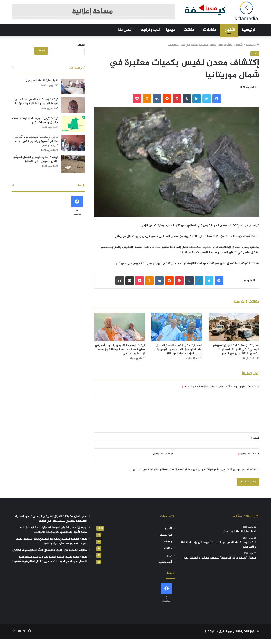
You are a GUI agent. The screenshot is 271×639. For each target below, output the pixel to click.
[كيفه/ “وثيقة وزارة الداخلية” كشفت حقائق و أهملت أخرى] (73, 124)
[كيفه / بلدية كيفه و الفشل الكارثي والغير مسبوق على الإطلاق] (73, 164)
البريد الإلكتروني (248, 453)
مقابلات (210, 30)
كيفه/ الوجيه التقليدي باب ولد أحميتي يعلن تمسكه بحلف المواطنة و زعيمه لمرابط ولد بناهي (120, 349)
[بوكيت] (137, 98)
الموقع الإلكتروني (163, 453)
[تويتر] (206, 98)
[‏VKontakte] (157, 98)
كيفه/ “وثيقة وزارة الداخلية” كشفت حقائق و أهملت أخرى (35, 120)
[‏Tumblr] (187, 98)
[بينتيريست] (177, 98)
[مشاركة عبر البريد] (129, 280)
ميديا (170, 30)
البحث (81, 45)
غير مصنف (166, 535)
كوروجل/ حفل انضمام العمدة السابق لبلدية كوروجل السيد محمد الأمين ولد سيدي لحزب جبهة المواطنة (178, 349)
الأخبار (230, 30)
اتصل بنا (125, 30)
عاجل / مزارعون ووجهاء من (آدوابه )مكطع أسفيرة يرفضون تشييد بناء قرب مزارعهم (36, 141)
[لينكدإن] (196, 98)
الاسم (255, 438)
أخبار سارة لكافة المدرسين (41, 80)
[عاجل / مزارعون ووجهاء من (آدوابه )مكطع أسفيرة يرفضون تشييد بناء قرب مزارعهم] (73, 143)
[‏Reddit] (167, 98)
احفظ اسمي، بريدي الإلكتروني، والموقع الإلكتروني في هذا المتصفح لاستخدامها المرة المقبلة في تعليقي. (194, 469)
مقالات (189, 30)
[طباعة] (119, 280)
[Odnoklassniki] (147, 98)
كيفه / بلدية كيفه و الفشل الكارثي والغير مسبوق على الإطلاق (35, 159)
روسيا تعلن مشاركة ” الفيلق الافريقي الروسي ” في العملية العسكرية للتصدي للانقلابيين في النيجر (235, 349)
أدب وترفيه (150, 30)
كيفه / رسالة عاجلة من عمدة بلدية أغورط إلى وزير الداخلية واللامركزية (36, 101)
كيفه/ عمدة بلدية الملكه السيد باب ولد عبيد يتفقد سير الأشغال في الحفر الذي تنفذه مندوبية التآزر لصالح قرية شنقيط (49, 559)
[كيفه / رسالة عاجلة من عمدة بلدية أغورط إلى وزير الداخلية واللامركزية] (73, 105)
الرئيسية (248, 30)
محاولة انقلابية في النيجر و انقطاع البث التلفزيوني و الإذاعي (49, 550)
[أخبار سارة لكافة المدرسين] (73, 86)
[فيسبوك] (216, 98)
